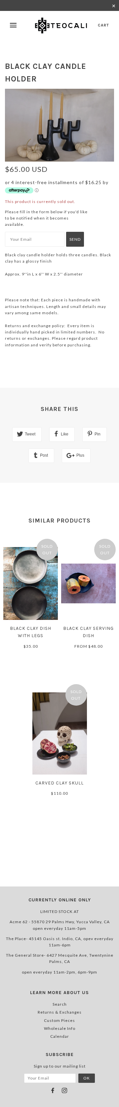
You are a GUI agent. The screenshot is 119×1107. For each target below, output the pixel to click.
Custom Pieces (59, 1020)
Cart (103, 25)
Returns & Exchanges (60, 1012)
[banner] (61, 25)
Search (60, 1004)
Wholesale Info (59, 1028)
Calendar (59, 1036)
